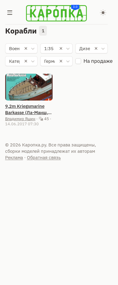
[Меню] (10, 13)
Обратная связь (44, 157)
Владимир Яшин (20, 118)
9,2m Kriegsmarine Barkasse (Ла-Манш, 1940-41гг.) (26, 109)
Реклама (14, 157)
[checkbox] (78, 61)
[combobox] (21, 48)
